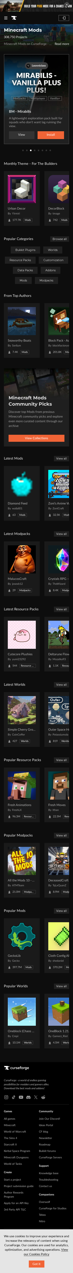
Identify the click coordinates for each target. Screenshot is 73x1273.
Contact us (45, 1186)
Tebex (42, 1215)
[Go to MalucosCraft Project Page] (22, 568)
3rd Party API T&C (15, 1209)
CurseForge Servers (50, 1157)
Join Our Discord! (49, 1119)
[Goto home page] (14, 18)
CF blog (43, 1131)
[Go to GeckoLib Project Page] (22, 945)
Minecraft (10, 1125)
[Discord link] (28, 1097)
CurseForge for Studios (52, 1208)
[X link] (35, 1097)
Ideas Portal (46, 1125)
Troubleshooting (48, 1179)
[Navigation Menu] (6, 18)
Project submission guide (18, 1186)
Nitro (42, 1221)
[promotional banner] (36, 6)
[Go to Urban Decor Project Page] (22, 198)
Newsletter (45, 1138)
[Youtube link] (21, 1097)
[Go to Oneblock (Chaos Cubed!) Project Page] (22, 1021)
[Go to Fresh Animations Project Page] (22, 795)
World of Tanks (13, 1164)
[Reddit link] (43, 1097)
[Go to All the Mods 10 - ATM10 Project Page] (22, 870)
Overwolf (44, 1202)
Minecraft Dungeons (16, 1157)
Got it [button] (36, 1264)
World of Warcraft (15, 1131)
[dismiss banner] (66, 4)
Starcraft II (10, 1144)
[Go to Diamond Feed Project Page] (22, 493)
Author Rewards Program (13, 1194)
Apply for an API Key (16, 1203)
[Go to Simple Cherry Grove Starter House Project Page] (22, 719)
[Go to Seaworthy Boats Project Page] (22, 330)
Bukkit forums (47, 1151)
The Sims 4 (10, 1138)
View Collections (36, 438)
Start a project (12, 1179)
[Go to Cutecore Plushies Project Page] (22, 644)
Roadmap (44, 1144)
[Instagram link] (6, 1097)
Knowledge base (48, 1173)
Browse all (60, 239)
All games (9, 1119)
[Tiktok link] (13, 1097)
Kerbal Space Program (17, 1151)
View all (61, 458)
